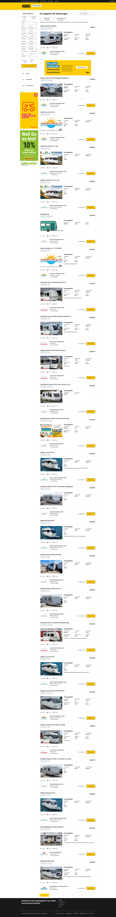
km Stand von (24, 36)
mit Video (25, 51)
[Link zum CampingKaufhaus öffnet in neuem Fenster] (29, 148)
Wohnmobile (43, 1)
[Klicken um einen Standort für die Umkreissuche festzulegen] (32, 62)
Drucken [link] (56, 47)
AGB (56, 913)
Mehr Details (91, 53)
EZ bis (30, 26)
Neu (49, 114)
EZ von (23, 26)
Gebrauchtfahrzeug (33, 17)
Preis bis (31, 31)
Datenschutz (61, 913)
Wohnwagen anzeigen (29, 65)
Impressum (91, 913)
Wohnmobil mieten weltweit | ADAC (30, 1)
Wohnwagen (50, 1)
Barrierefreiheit (68, 913)
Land (23, 53)
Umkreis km (24, 60)
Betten (27, 73)
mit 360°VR (33, 51)
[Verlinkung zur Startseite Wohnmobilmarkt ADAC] (25, 5)
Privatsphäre (75, 913)
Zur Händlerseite (81, 53)
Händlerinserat (44, 28)
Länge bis (31, 41)
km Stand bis (32, 36)
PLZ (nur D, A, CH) (33, 54)
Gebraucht (50, 28)
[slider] (25, 62)
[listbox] (87, 14)
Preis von (23, 31)
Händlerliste (61, 904)
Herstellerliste (62, 902)
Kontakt (60, 906)
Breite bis (31, 46)
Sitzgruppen (29, 79)
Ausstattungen (29, 85)
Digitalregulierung (83, 913)
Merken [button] (43, 47)
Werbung (42, 59)
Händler (57, 1)
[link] (58, 26)
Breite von (24, 46)
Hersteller (24, 20)
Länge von (24, 41)
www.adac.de (112, 1)
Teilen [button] (50, 47)
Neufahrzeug (25, 17)
